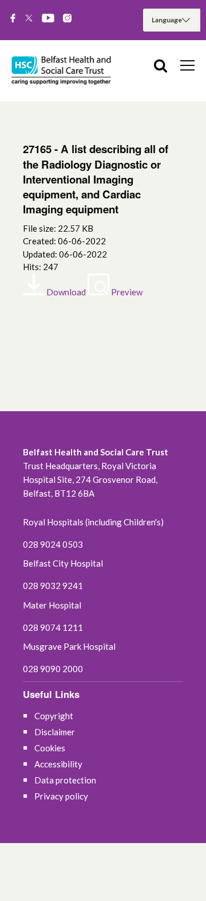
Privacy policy (61, 796)
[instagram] (67, 19)
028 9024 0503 (53, 544)
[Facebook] (13, 19)
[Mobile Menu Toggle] (187, 65)
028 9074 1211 (53, 627)
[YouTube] (48, 19)
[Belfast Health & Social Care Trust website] (63, 71)
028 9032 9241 (53, 585)
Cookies (49, 748)
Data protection (65, 780)
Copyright (53, 716)
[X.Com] (29, 19)
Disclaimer (54, 732)
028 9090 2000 (53, 669)
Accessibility (58, 764)
